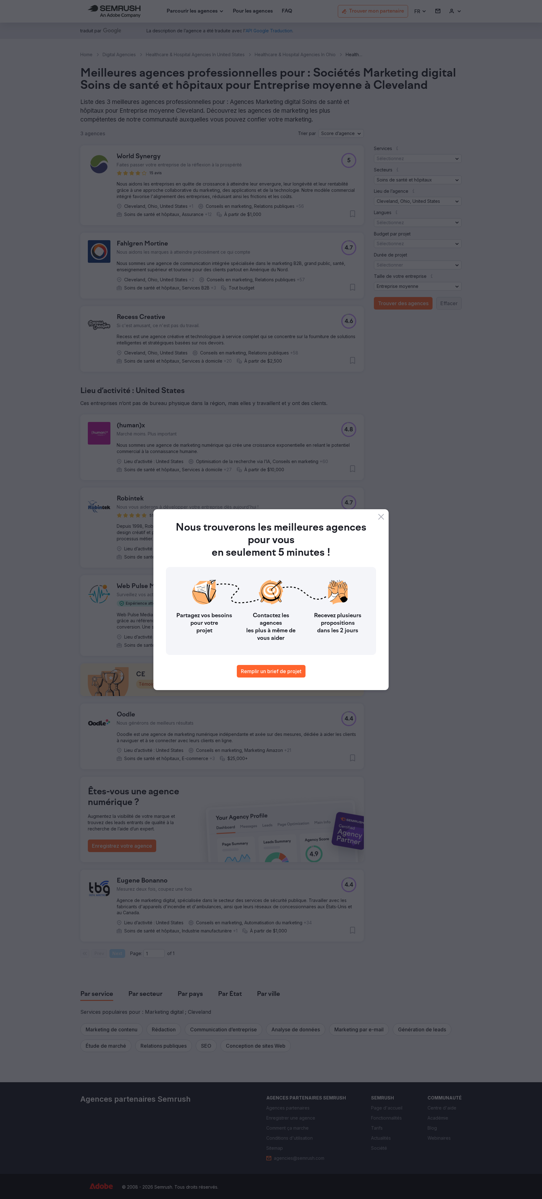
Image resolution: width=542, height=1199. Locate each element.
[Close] (381, 516)
